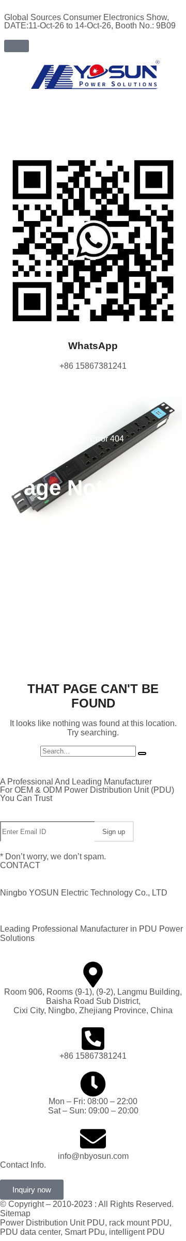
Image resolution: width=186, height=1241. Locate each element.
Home (74, 438)
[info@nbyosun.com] (93, 1139)
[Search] (142, 753)
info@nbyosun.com (93, 1156)
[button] (16, 46)
